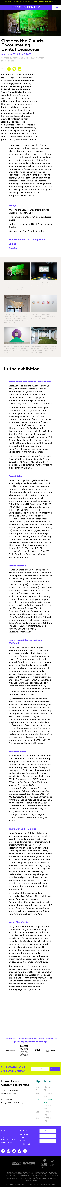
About (3, 1131)
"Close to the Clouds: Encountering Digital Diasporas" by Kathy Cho (29, 211)
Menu (57, 7)
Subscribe (54, 1069)
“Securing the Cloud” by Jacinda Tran (27, 231)
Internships (25, 1134)
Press (22, 1141)
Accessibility (6, 1143)
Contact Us (25, 1144)
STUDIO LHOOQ (50, 1185)
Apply (48, 1141)
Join (47, 1136)
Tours (22, 1137)
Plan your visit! (38, 3)
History (4, 1134)
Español (13, 248)
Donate (47, 1131)
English (13, 243)
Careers (23, 1131)
